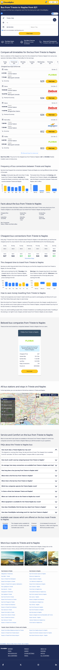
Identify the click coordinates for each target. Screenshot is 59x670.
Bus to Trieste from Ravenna (8, 604)
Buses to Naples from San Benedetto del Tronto (41, 615)
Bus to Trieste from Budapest (8, 579)
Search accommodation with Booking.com (13, 30)
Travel (26, 655)
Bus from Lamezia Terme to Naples (38, 594)
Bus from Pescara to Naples (36, 607)
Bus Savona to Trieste (6, 609)
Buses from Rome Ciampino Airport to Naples (40, 632)
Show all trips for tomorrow (30, 153)
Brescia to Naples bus (34, 576)
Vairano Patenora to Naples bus (37, 620)
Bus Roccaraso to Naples (35, 612)
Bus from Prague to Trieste (8, 602)
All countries (45, 655)
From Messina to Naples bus (36, 602)
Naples (54, 395)
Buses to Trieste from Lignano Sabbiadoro (11, 584)
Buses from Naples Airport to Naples (38, 630)
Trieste (45, 395)
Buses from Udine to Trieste (8, 615)
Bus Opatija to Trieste (6, 594)
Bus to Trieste (17, 643)
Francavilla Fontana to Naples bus (37, 591)
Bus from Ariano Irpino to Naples (37, 573)
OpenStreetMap (51, 424)
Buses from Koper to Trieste (8, 581)
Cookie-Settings (29, 653)
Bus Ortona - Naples (34, 604)
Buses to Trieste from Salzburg (8, 607)
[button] (37, 395)
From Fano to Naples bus (35, 589)
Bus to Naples (25, 643)
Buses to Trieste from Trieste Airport (10, 632)
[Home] (7, 2)
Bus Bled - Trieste (5, 576)
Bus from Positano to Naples (36, 609)
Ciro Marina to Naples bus (35, 581)
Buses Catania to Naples (35, 579)
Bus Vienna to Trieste (6, 620)
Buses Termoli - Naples (35, 617)
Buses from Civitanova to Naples (37, 584)
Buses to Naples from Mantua (36, 599)
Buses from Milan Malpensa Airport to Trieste (12, 630)
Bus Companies (12, 655)
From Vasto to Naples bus (35, 622)
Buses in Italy (10, 643)
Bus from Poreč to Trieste (7, 597)
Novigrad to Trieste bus (7, 591)
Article (43, 653)
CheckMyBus (3, 643)
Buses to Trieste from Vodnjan (8, 622)
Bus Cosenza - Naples (34, 586)
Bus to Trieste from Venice (7, 617)
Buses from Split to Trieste (7, 612)
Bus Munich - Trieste (6, 589)
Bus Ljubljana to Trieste (7, 586)
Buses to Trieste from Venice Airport (10, 635)
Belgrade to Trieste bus (7, 573)
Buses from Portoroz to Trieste (8, 599)
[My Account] (46, 2)
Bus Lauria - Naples (34, 597)
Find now (51, 81)
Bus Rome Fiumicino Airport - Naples (38, 635)
